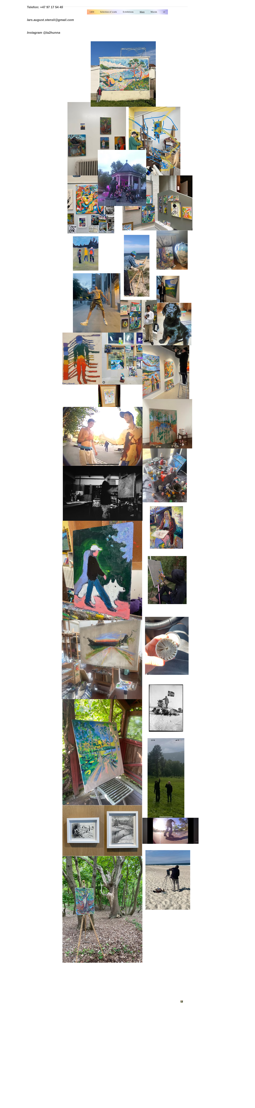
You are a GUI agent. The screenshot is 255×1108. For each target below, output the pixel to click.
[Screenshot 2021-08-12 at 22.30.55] (181, 1001)
